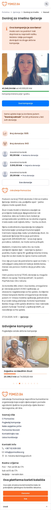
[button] (46, 3)
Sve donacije (25, 182)
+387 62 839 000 (13, 448)
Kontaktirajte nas (10, 433)
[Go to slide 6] (28, 383)
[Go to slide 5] (25, 383)
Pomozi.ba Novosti (11, 430)
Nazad (46, 12)
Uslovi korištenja (10, 437)
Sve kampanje (25, 103)
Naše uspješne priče (11, 426)
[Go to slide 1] (13, 383)
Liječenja (16, 12)
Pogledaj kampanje (11, 422)
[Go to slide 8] (34, 383)
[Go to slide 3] (19, 383)
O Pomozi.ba (8, 418)
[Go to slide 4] (22, 383)
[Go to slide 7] (31, 383)
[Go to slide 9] (37, 383)
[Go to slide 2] (16, 383)
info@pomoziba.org (14, 452)
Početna (6, 12)
